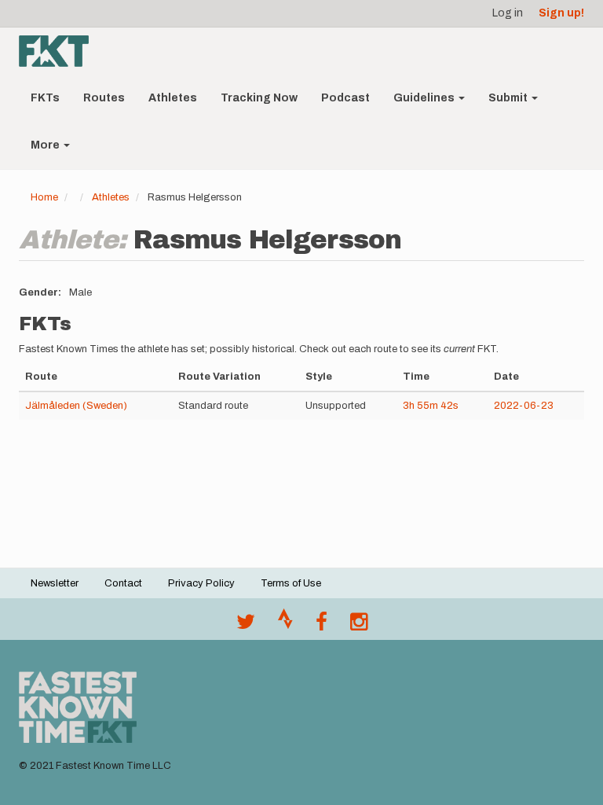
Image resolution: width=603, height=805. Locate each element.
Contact (123, 583)
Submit (509, 98)
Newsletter (55, 583)
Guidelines (425, 98)
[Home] (59, 51)
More (46, 145)
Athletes (172, 98)
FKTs (45, 98)
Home (44, 197)
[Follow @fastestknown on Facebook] (321, 625)
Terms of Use (291, 583)
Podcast (345, 98)
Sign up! (561, 13)
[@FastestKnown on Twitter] (245, 625)
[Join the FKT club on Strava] (285, 625)
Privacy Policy (201, 583)
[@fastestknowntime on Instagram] (358, 625)
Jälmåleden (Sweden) (76, 405)
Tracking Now (259, 98)
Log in (507, 13)
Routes (104, 98)
